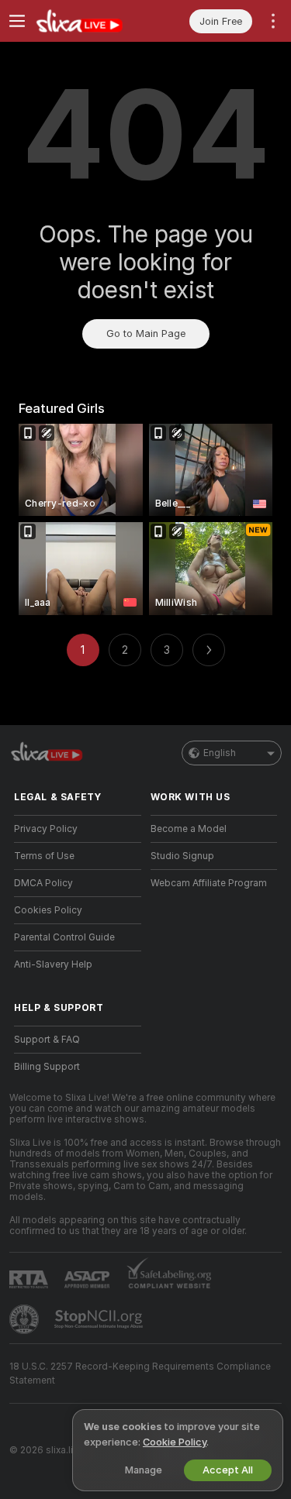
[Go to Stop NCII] (100, 1319)
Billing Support (47, 1066)
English (219, 753)
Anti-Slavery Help (53, 964)
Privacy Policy (46, 828)
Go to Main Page (145, 333)
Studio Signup (182, 856)
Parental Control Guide (64, 937)
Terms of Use (44, 856)
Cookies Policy (48, 910)
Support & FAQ (47, 1039)
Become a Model (189, 828)
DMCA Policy (43, 883)
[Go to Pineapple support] (25, 1319)
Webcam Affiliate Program (209, 883)
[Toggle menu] (17, 21)
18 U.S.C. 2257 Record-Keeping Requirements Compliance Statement (140, 1373)
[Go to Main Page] (90, 21)
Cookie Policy (174, 1442)
